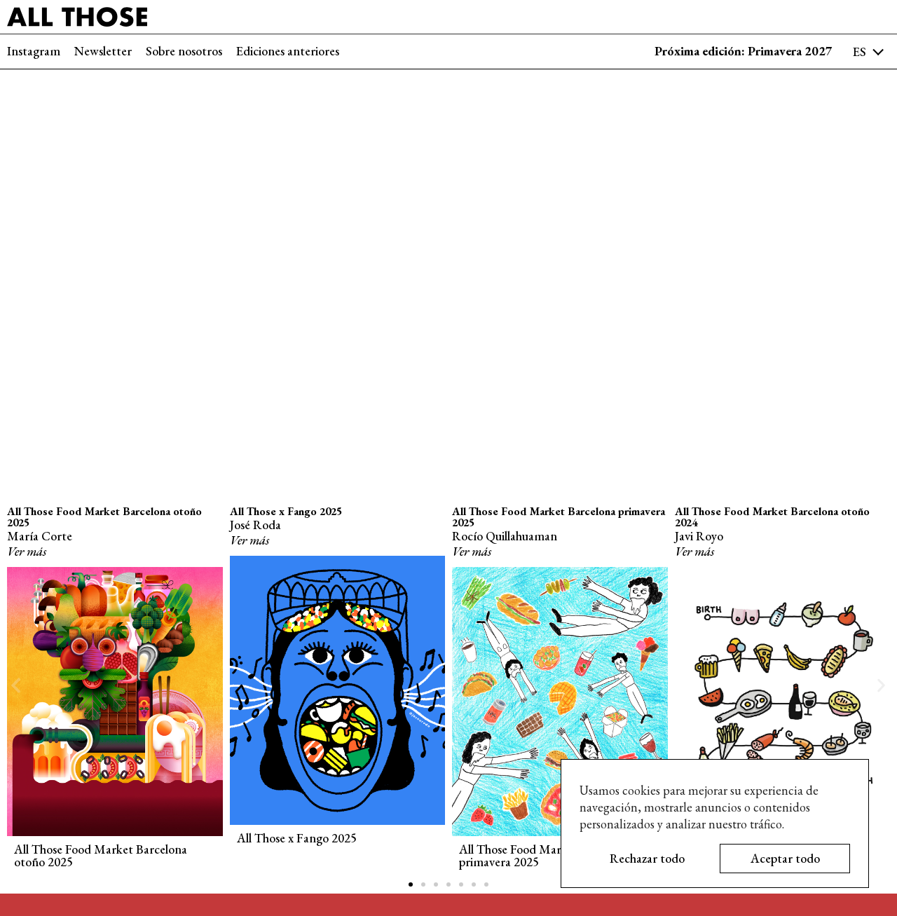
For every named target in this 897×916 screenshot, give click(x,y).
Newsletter (103, 51)
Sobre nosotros (184, 51)
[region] (715, 823)
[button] (16, 686)
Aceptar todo (785, 858)
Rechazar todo (647, 858)
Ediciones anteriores (287, 51)
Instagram (33, 51)
